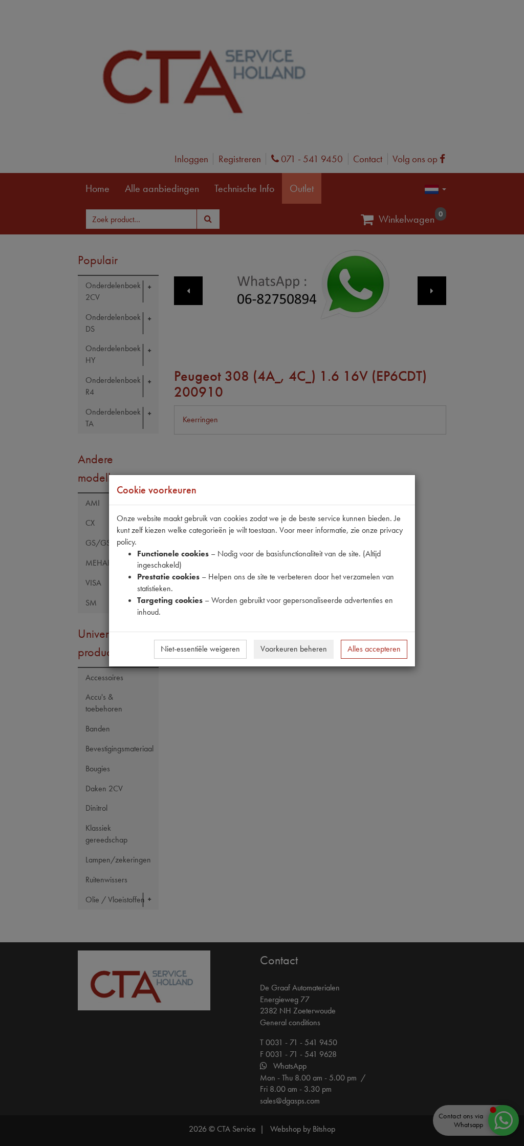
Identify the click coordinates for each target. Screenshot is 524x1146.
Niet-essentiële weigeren (200, 648)
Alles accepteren (374, 648)
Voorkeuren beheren (293, 648)
